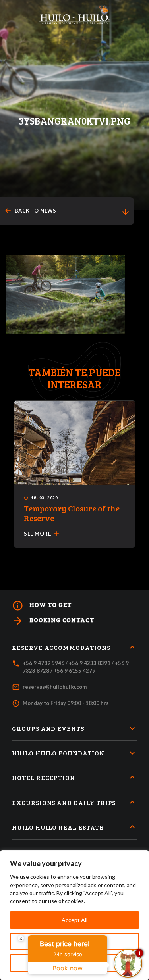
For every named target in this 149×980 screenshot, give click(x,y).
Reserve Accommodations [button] (61, 647)
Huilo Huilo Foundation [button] (58, 753)
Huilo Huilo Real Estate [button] (58, 827)
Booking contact (53, 620)
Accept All (74, 920)
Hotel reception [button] (43, 777)
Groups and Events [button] (48, 728)
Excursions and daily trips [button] (64, 802)
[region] (74, 915)
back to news (30, 211)
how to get (42, 605)
